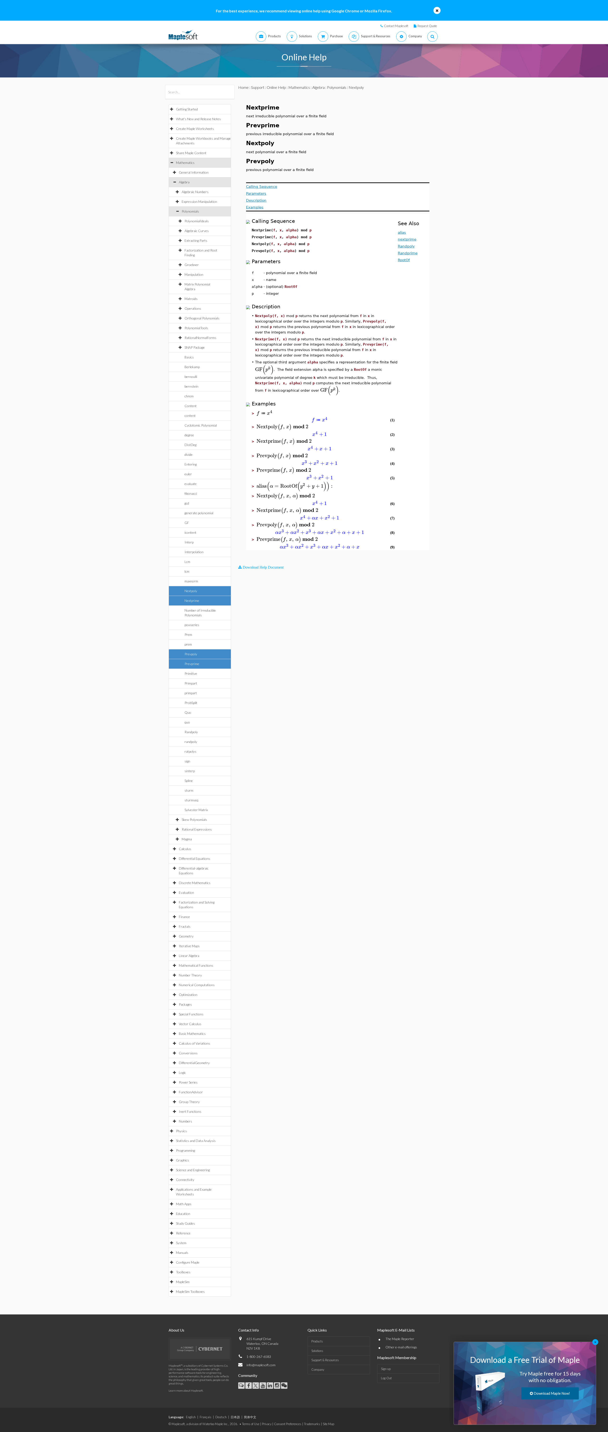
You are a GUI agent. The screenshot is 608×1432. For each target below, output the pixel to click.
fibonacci (191, 493)
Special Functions (191, 1014)
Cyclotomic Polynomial (201, 425)
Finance (184, 917)
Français (205, 1417)
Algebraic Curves (197, 231)
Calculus (185, 849)
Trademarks (312, 1424)
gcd (187, 503)
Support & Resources (325, 1360)
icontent (190, 532)
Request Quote (427, 26)
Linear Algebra (189, 956)
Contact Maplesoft (396, 26)
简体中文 (250, 1417)
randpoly (191, 742)
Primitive (191, 673)
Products (317, 1341)
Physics (181, 1131)
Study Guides (185, 1223)
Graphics (182, 1160)
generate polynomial (199, 513)
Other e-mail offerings (401, 1347)
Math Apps (183, 1204)
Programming (185, 1150)
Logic (182, 1072)
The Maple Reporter (399, 1339)
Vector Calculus (190, 1024)
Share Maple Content (191, 153)
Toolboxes (183, 1272)
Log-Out (386, 1378)
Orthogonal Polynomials (202, 318)
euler (188, 474)
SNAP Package (195, 347)
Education (183, 1214)
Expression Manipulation (199, 202)
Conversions (188, 1053)
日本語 (235, 1417)
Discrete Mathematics (194, 883)
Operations (193, 308)
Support (257, 87)
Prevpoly (191, 654)
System (181, 1243)
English (191, 1417)
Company (317, 1369)
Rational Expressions (197, 829)
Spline (189, 781)
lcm (187, 571)
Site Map (328, 1424)
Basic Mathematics (192, 1034)
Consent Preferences (287, 1424)
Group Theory (189, 1102)
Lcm (187, 562)
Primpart (191, 683)
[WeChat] (284, 1385)
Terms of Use (250, 1424)
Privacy (266, 1424)
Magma (187, 839)
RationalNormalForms (200, 338)
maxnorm (191, 581)
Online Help (276, 87)
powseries (192, 625)
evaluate (191, 484)
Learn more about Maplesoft (186, 1390)
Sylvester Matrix (196, 810)
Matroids (191, 299)
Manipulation (194, 274)
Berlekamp (192, 367)
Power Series (188, 1082)
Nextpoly (191, 591)
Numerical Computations (197, 985)
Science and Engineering (193, 1170)
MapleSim (183, 1282)
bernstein (191, 386)
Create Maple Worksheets (195, 129)
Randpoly (191, 732)
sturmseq (191, 800)
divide (189, 454)
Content (191, 406)
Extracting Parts (196, 240)
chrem (189, 396)
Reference (183, 1233)
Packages (185, 1004)
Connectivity (185, 1180)
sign (187, 761)
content (190, 416)
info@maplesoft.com (261, 1365)
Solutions (317, 1351)
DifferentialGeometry (194, 1063)
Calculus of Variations (194, 1043)
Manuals (182, 1253)
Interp (189, 542)
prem (188, 644)
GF (187, 523)
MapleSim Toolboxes (190, 1291)
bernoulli (191, 377)
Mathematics (185, 163)
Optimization (188, 995)
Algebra (184, 182)
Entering (191, 464)
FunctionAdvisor (191, 1092)
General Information (194, 172)
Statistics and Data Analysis (196, 1141)
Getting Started (187, 109)
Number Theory (190, 975)
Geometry (186, 936)
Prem (188, 635)
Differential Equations (194, 858)
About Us (176, 1330)
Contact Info (248, 1330)
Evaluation (186, 892)
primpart (191, 693)
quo (187, 722)
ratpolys (190, 751)
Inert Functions (190, 1111)
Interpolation (194, 552)
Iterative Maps (189, 946)
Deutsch (221, 1417)
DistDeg (190, 445)
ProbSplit (191, 703)
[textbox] (264, 369)
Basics (189, 357)
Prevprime (192, 664)
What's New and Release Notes (198, 119)
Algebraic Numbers (195, 192)
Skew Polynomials (194, 820)
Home (243, 87)
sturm (189, 790)
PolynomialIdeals (197, 221)
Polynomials (190, 211)
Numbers (185, 1121)
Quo (188, 712)
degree (189, 435)
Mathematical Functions (196, 965)
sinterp (190, 771)
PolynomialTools (196, 328)
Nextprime (192, 601)
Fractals (184, 926)
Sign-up (386, 1369)
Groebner (192, 265)
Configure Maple (188, 1262)
